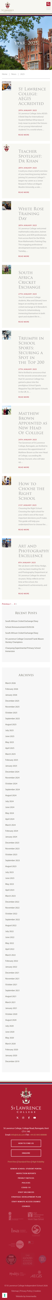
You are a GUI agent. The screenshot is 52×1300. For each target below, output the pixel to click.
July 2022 (9, 931)
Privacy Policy (26, 1291)
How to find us (26, 1143)
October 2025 (11, 712)
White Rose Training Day (31, 214)
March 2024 (10, 824)
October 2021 (11, 984)
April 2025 (9, 748)
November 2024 (12, 777)
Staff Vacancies (26, 1192)
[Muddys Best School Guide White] (18, 1273)
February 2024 (11, 830)
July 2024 (9, 801)
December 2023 (12, 842)
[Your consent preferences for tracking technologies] (4, 1295)
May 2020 (9, 1037)
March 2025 (10, 754)
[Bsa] (19, 1230)
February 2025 (11, 759)
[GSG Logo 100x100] (28, 1259)
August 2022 (10, 925)
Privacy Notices (26, 1178)
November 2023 (12, 848)
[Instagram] (23, 1117)
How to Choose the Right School (31, 491)
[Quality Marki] (35, 1244)
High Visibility (38, 1161)
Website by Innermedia (26, 1296)
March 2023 (10, 895)
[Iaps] (16, 1215)
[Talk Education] (42, 1259)
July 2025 (9, 730)
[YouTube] (34, 1117)
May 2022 (9, 943)
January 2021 (11, 1008)
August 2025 (10, 724)
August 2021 (10, 996)
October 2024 (11, 783)
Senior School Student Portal (26, 1168)
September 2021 (12, 990)
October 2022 (11, 913)
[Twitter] (17, 1117)
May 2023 (9, 884)
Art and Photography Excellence (33, 551)
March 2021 (10, 1002)
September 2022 (12, 919)
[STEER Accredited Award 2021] (36, 1230)
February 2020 (11, 1049)
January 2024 (11, 836)
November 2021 (12, 978)
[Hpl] (36, 1215)
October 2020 (11, 1014)
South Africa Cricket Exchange (29, 279)
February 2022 (11, 960)
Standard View (24, 1161)
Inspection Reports (26, 1173)
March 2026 (10, 683)
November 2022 (12, 907)
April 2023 (9, 890)
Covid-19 (26, 1187)
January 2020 (11, 1055)
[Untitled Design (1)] (36, 1273)
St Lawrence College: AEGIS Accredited (32, 96)
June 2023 (9, 878)
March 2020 (10, 1043)
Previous (6, 604)
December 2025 (12, 700)
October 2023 (11, 854)
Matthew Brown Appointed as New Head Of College (32, 423)
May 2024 (9, 813)
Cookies (26, 1206)
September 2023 (12, 860)
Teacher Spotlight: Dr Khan (30, 156)
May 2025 (9, 742)
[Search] (48, 4)
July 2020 (9, 1025)
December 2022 (12, 901)
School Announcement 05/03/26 (19, 627)
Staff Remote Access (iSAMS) (26, 1201)
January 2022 (11, 966)
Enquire (26, 1153)
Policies (26, 1183)
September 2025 (12, 718)
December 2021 (12, 972)
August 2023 (10, 866)
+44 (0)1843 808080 (38, 1134)
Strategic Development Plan (26, 1197)
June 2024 (9, 807)
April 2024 (9, 819)
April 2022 (9, 949)
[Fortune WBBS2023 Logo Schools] (11, 1259)
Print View (12, 1161)
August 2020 (10, 1020)
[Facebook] (29, 1117)
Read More (23, 135)
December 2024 (12, 771)
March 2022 (10, 955)
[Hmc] (16, 1244)
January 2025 (11, 765)
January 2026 (11, 694)
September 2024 (12, 789)
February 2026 (11, 689)
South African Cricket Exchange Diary (21, 621)
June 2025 (9, 736)
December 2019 (12, 1061)
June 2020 (9, 1031)
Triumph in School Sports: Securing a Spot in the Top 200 (32, 350)
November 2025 (12, 706)
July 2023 (9, 872)
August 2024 (10, 795)
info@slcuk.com (18, 1134)
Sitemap (15, 1291)
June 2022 (9, 937)
